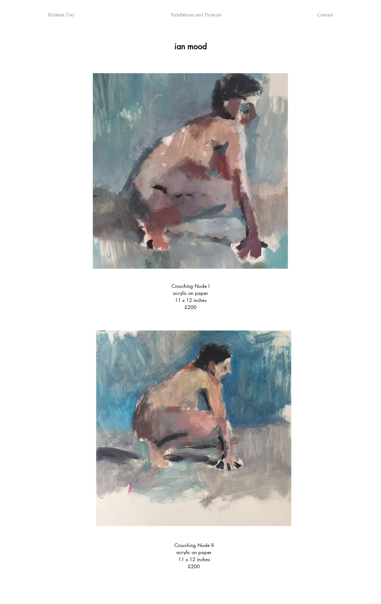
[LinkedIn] (204, 595)
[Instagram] (181, 595)
